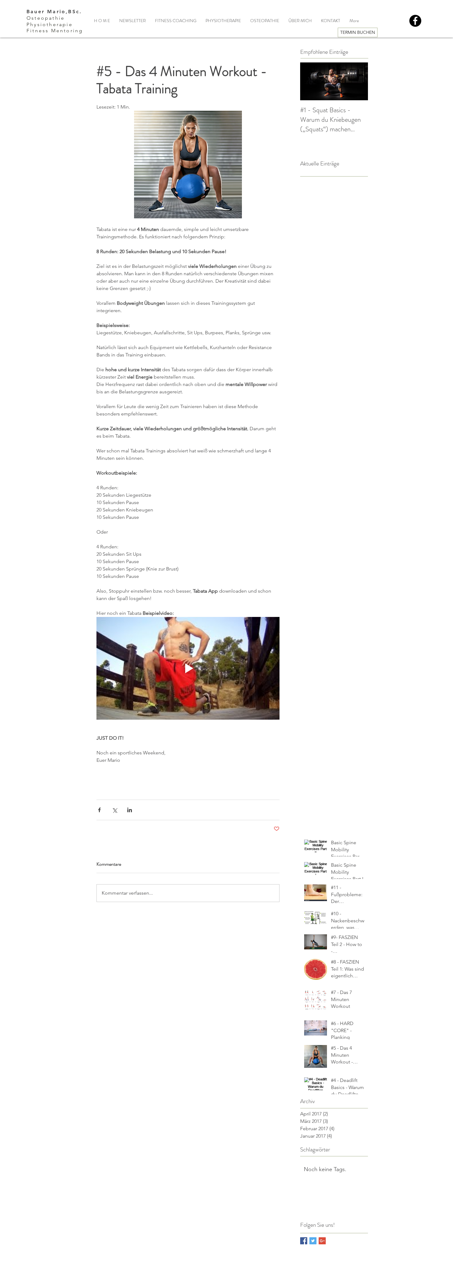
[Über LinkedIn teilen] (130, 810)
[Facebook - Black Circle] (415, 21)
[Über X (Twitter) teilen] (114, 810)
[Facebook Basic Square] (303, 1240)
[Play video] (188, 668)
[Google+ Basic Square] (322, 1240)
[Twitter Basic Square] (312, 1240)
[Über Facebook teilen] (99, 810)
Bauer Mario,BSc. (54, 11)
